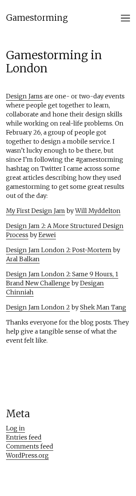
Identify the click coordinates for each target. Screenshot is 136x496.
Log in (15, 428)
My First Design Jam (35, 210)
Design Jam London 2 (38, 307)
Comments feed (29, 446)
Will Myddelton (98, 210)
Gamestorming (37, 18)
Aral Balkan (23, 259)
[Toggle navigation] (125, 18)
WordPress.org (27, 455)
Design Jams (24, 96)
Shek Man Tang (103, 307)
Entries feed (24, 437)
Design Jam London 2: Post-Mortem (58, 250)
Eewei (47, 235)
